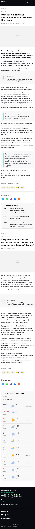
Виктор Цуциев (8, 365)
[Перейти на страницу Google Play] (5, 505)
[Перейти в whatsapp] (6, 199)
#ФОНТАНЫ (3, 11)
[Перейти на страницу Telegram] (21, 495)
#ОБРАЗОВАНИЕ (12, 236)
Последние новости (10, 205)
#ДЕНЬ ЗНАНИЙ (4, 236)
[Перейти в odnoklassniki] (19, 199)
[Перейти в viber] (11, 199)
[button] (2, 199)
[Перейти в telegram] (2, 199)
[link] (10, 76)
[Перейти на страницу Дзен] (15, 495)
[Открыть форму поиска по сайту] (28, 2)
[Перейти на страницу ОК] (9, 495)
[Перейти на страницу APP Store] (14, 505)
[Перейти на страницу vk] (2, 496)
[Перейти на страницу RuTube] (18, 495)
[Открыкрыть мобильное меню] (33, 2)
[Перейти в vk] (15, 199)
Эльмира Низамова (10, 181)
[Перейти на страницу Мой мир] (12, 496)
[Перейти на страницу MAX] (5, 495)
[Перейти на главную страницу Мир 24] (4, 2)
